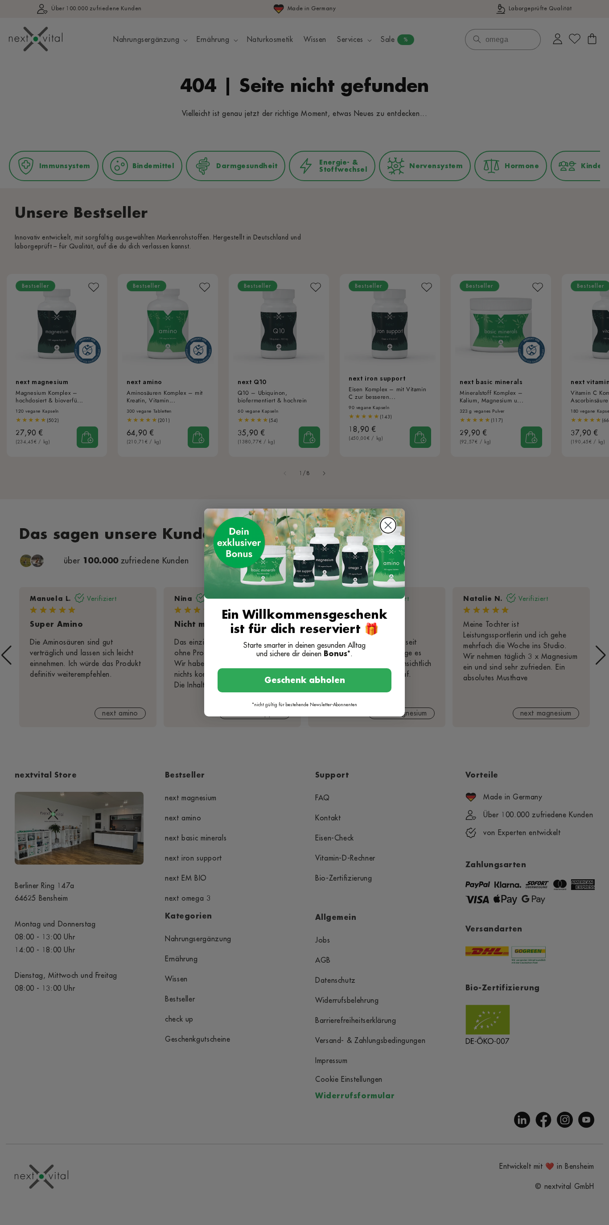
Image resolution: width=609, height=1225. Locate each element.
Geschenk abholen (304, 680)
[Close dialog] (388, 525)
